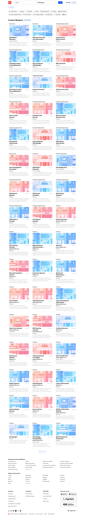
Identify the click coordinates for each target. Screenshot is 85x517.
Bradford (27, 479)
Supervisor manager (47, 461)
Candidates (11, 501)
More (63, 14)
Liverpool (62, 477)
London (10, 475)
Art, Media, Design (39, 14)
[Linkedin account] (20, 510)
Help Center (46, 501)
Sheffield (45, 479)
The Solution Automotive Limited (63, 49)
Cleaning (58, 14)
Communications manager (49, 465)
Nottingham (28, 477)
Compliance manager (48, 467)
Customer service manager (66, 463)
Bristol (9, 479)
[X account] (18, 510)
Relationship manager (65, 465)
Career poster (12, 23)
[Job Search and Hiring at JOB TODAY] (9, 2)
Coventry (27, 481)
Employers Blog (11, 498)
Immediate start (12, 461)
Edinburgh (62, 479)
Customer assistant (64, 461)
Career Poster (35, 153)
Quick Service (63, 11)
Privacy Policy (31, 513)
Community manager (65, 467)
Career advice (29, 493)
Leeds (9, 477)
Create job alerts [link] (27, 20)
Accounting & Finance (16, 14)
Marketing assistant (30, 463)
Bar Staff (30, 11)
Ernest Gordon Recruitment (38, 49)
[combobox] (26, 2)
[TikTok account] (8, 510)
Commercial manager (30, 465)
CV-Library (58, 205)
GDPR (45, 513)
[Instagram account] (11, 510)
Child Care (49, 14)
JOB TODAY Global (30, 496)
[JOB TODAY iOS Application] (64, 494)
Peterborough (46, 481)
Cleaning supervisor (13, 469)
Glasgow (45, 477)
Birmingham (28, 475)
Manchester (45, 475)
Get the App (46, 493)
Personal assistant (12, 463)
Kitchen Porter (45, 11)
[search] (60, 2)
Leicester (62, 475)
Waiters (22, 11)
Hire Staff (10, 493)
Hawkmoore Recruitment (61, 153)
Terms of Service (39, 513)
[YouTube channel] (16, 510)
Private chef (45, 463)
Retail (37, 11)
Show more (28, 469)
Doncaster (62, 481)
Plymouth (10, 481)
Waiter (26, 461)
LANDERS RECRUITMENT (38, 75)
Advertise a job (11, 496)
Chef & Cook (14, 11)
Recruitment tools (12, 506)
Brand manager (11, 467)
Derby (9, 483)
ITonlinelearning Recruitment (62, 23)
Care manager (11, 465)
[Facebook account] (13, 510)
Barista (54, 11)
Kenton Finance (12, 153)
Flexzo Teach (35, 23)
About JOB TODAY (47, 496)
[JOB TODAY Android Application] (73, 494)
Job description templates (14, 503)
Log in (74, 2)
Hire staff (68, 2)
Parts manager (28, 467)
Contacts (45, 498)
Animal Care (28, 14)
